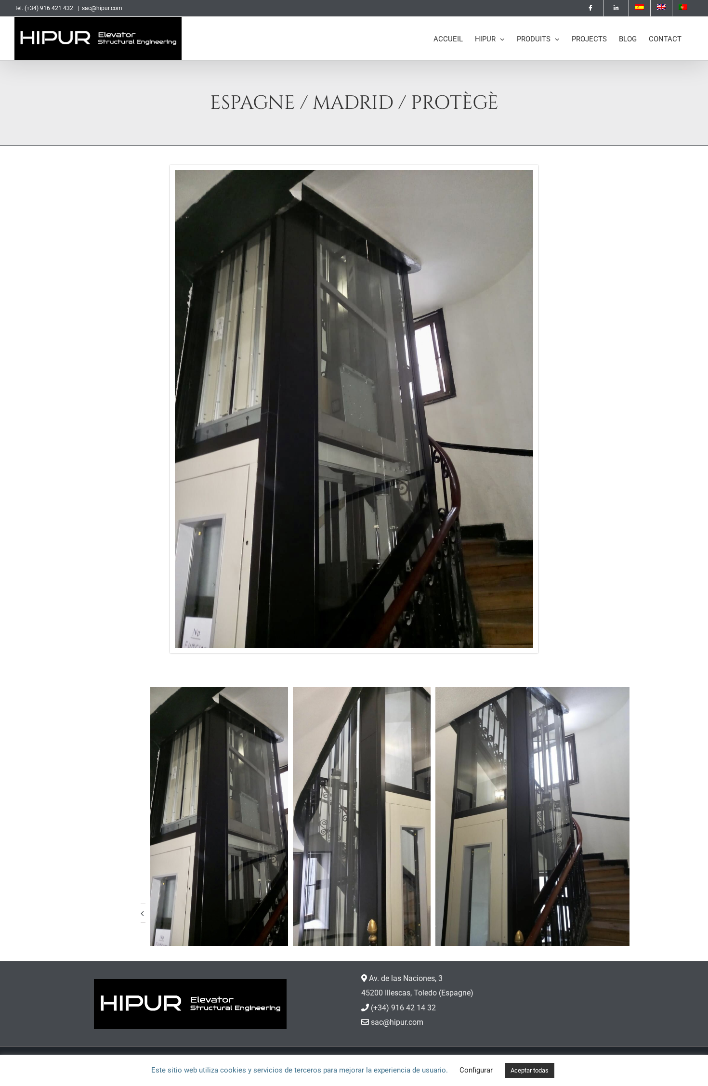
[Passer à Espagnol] (639, 8)
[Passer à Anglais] (661, 8)
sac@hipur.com (102, 8)
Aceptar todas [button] (530, 1070)
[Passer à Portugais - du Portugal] (683, 8)
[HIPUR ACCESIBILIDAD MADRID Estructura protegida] (354, 173)
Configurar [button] (476, 1070)
